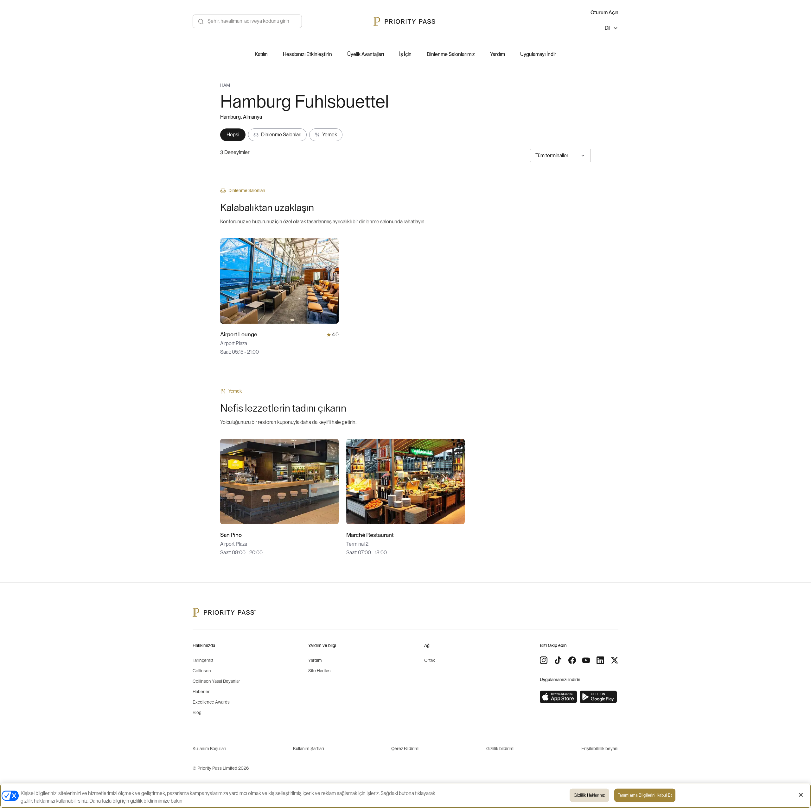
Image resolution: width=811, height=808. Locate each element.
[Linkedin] (600, 660)
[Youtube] (586, 660)
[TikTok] (558, 660)
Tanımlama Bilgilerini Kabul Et (645, 795)
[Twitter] (614, 660)
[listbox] (611, 29)
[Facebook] (572, 660)
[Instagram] (543, 660)
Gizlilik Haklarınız (589, 795)
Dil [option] (607, 28)
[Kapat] (801, 795)
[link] (558, 697)
